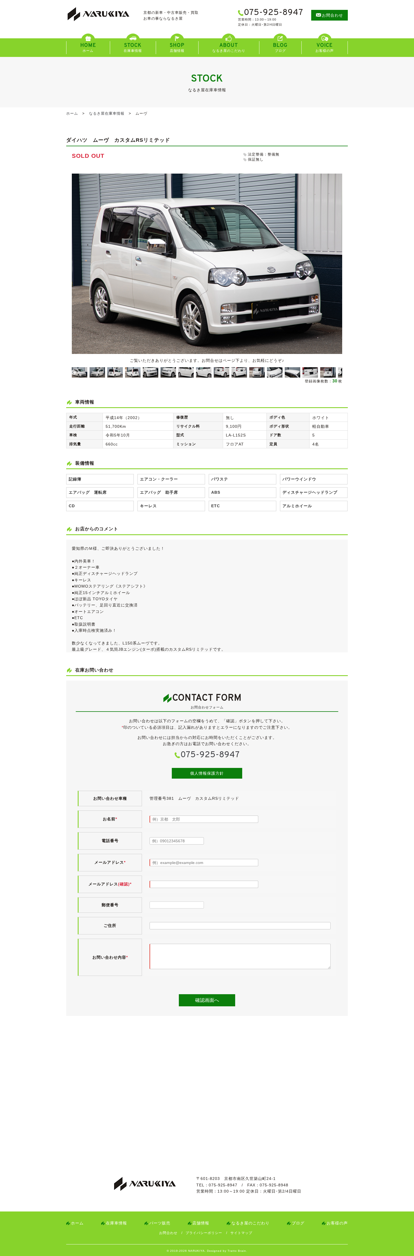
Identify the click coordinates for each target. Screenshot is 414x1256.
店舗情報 (200, 1223)
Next (339, 372)
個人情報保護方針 (207, 773)
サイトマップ (241, 1233)
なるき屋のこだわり (251, 1223)
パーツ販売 (159, 1223)
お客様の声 (337, 1223)
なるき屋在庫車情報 (106, 113)
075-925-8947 (210, 755)
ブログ (298, 1223)
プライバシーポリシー (204, 1233)
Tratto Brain (237, 1250)
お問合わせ (168, 1233)
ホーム (72, 113)
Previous (73, 372)
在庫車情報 (116, 1223)
